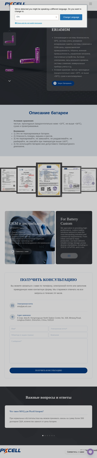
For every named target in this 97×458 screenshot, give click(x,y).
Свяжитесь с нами (22, 251)
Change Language (71, 17)
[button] (9, 81)
